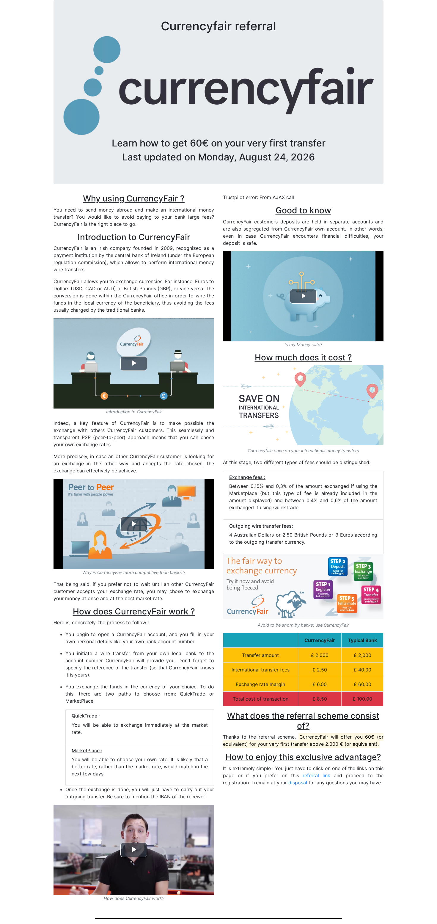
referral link (316, 775)
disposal (297, 783)
